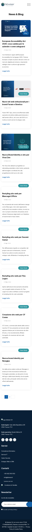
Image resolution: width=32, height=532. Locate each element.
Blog (25, 33)
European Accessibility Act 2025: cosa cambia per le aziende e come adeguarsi (14, 44)
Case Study (23, 94)
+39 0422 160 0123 (9, 473)
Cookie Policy (18, 529)
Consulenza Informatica (8, 451)
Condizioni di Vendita (11, 485)
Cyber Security (5, 458)
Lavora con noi (8, 481)
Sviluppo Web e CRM (7, 461)
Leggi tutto (6, 71)
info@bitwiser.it (8, 477)
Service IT (4, 454)
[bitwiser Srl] (7, 4)
